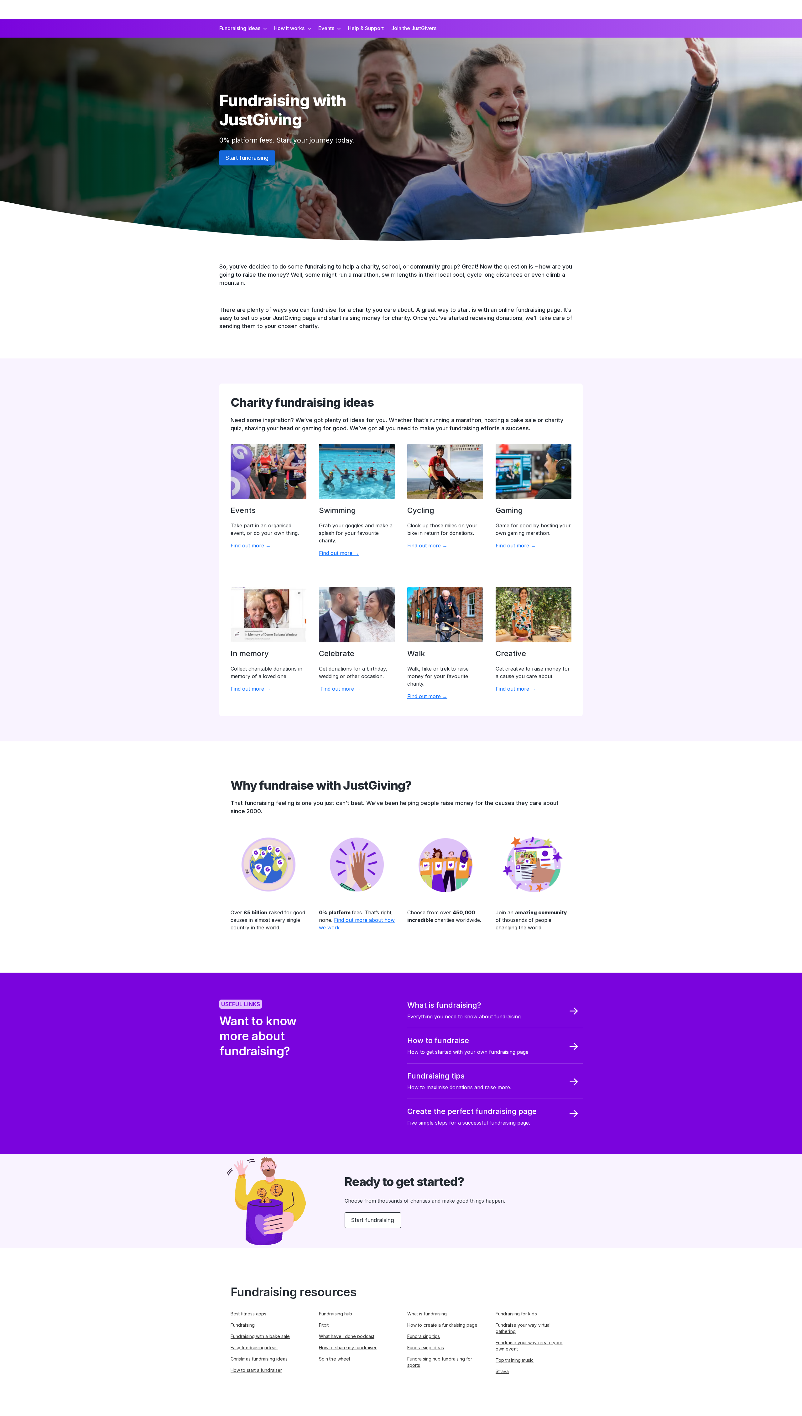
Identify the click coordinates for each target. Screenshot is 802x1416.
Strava (502, 1371)
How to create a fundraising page (442, 1325)
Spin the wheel (334, 1358)
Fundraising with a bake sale (260, 1336)
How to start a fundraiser (256, 1370)
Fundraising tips (423, 1336)
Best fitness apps (248, 1313)
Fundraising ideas (425, 1347)
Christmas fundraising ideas (259, 1358)
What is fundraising (427, 1313)
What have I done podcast (346, 1336)
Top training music (515, 1360)
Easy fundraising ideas (254, 1347)
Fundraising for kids (516, 1313)
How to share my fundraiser (348, 1347)
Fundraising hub (335, 1313)
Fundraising (243, 1325)
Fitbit (324, 1325)
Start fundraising (247, 157)
